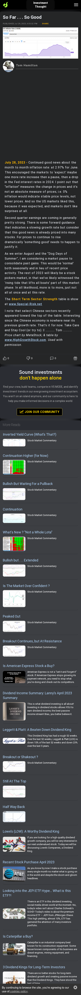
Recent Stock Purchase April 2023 (28, 862)
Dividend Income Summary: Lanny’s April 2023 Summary (37, 695)
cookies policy (18, 991)
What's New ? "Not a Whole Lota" (27, 532)
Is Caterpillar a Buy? (18, 936)
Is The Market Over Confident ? (26, 586)
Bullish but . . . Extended (20, 560)
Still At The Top (14, 781)
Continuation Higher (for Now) (25, 456)
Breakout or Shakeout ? (20, 757)
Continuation (12, 509)
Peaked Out (11, 616)
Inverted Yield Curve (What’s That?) (29, 434)
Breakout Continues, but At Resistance (32, 641)
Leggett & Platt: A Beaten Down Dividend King (37, 730)
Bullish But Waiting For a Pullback (28, 484)
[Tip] (75, 358)
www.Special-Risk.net (25, 304)
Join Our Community (42, 412)
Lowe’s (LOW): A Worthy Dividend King (31, 831)
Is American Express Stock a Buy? (28, 666)
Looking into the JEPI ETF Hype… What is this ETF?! (37, 893)
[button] (75, 987)
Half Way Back (14, 807)
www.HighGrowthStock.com (25, 340)
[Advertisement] (40, 114)
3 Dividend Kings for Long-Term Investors (34, 967)
